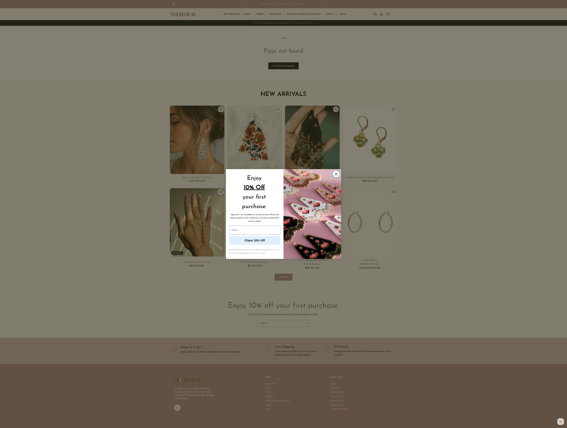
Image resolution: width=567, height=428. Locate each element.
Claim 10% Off (255, 240)
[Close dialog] (336, 174)
